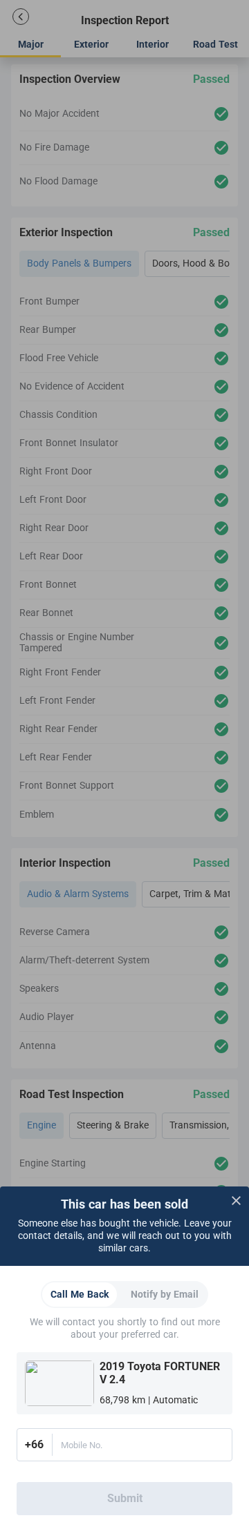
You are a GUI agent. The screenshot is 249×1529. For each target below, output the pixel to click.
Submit (124, 1498)
